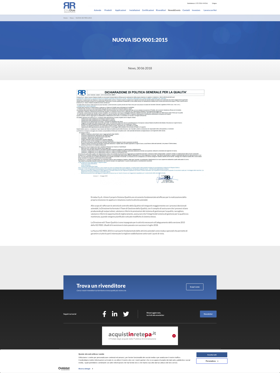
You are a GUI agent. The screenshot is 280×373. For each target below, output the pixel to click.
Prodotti (108, 10)
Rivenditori (161, 10)
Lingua (214, 3)
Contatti (186, 10)
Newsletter (208, 314)
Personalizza (211, 361)
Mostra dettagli (84, 369)
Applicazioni (120, 10)
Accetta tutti (212, 355)
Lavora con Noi (210, 10)
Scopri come (195, 287)
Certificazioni (148, 10)
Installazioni (134, 10)
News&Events (174, 10)
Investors (196, 10)
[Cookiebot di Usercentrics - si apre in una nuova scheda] (64, 368)
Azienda (97, 10)
